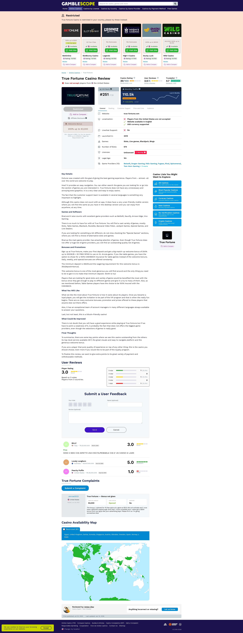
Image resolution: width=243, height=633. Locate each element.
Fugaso (161, 164)
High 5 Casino (129, 56)
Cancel (116, 430)
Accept (46, 628)
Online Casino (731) (69, 623)
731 (112, 95)
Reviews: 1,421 (171, 83)
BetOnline (66, 56)
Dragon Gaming (138, 164)
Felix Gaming (151, 164)
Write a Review (149, 83)
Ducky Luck (148, 56)
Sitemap (122, 626)
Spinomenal (175, 164)
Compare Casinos (83, 623)
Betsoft (127, 164)
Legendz (106, 56)
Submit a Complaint (75, 488)
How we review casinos (98, 626)
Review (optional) (74, 409)
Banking (111, 108)
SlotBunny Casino (90, 56)
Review (64, 61)
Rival (167, 164)
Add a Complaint (132, 623)
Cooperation (84, 626)
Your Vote (72, 400)
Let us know (169, 609)
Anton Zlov (89, 607)
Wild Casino (168, 56)
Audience (150, 108)
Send (94, 430)
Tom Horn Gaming (131, 166)
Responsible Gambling (70, 626)
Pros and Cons (138, 108)
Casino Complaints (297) (115, 623)
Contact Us (113, 626)
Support (123, 108)
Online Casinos (74, 73)
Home (64, 73)
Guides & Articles (98, 623)
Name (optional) (112, 400)
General (102, 108)
